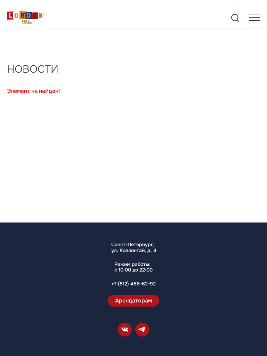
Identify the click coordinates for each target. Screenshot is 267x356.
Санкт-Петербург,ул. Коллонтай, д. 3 (133, 247)
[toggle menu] (254, 17)
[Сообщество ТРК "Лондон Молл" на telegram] (142, 330)
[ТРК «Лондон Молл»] (25, 18)
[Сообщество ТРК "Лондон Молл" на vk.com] (125, 330)
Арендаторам (133, 300)
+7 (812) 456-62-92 (133, 284)
